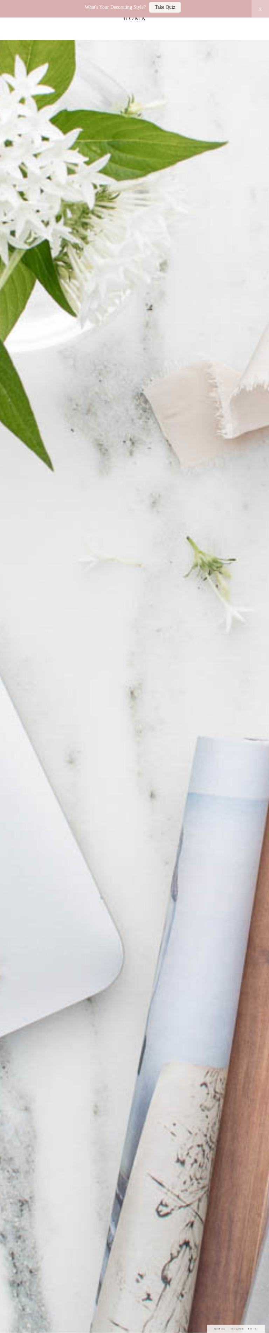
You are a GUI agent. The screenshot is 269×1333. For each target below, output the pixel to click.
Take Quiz (165, 7)
